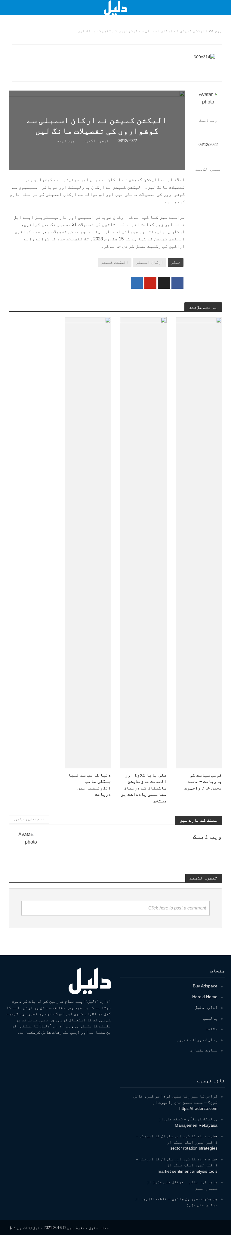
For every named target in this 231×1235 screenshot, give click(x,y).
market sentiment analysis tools (187, 1171)
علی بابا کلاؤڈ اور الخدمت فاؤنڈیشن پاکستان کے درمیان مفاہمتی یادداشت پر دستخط (144, 788)
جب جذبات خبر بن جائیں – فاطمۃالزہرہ (178, 1198)
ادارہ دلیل (206, 1007)
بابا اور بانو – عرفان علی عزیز (184, 1181)
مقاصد (211, 1028)
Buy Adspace (205, 985)
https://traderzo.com (198, 1108)
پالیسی (210, 1018)
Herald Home (204, 996)
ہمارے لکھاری (203, 1050)
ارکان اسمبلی (149, 262)
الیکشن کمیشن (114, 262)
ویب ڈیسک (208, 120)
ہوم (218, 31)
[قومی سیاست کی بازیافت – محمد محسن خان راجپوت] (199, 542)
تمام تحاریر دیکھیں (29, 819)
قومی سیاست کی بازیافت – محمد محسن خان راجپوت (203, 781)
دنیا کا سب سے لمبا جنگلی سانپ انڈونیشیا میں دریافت (89, 785)
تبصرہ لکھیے (208, 169)
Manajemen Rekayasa (196, 1125)
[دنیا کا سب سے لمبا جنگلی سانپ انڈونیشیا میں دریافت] (88, 542)
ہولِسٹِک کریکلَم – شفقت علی (191, 1118)
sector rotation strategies (193, 1148)
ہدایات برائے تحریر (197, 1039)
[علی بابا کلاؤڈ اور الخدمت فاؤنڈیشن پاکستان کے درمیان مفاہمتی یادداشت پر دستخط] (143, 542)
